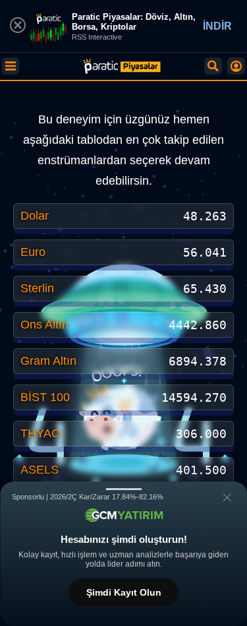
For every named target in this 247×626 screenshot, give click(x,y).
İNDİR (217, 26)
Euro (32, 252)
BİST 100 (45, 397)
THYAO (40, 433)
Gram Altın (48, 360)
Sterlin (37, 288)
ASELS (39, 469)
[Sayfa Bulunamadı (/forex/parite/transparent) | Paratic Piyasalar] (121, 66)
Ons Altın (44, 324)
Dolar (34, 215)
